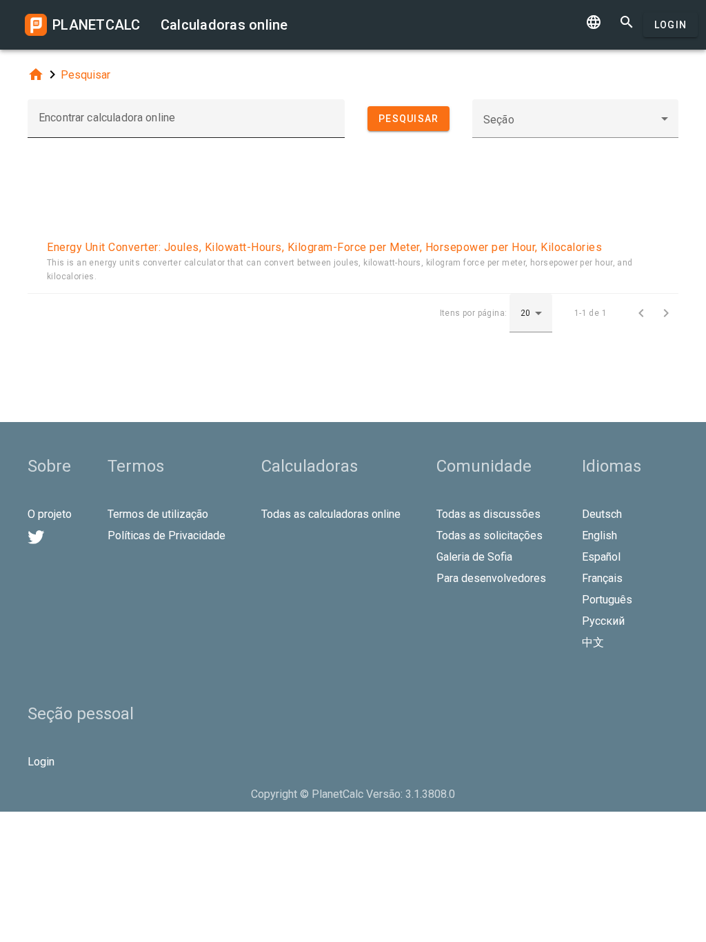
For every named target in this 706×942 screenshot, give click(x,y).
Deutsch (602, 514)
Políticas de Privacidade (166, 535)
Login (670, 24)
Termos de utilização (158, 514)
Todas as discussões (488, 514)
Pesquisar (85, 74)
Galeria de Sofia (474, 556)
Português (607, 599)
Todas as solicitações (489, 535)
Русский (603, 621)
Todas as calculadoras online (331, 514)
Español (601, 556)
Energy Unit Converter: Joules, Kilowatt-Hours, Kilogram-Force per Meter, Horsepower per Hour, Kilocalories (324, 247)
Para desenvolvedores (491, 578)
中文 (593, 642)
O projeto (50, 514)
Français (602, 578)
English (599, 535)
